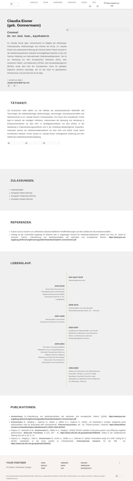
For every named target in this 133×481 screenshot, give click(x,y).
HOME (43, 463)
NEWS (63, 465)
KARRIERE (64, 463)
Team (45, 2)
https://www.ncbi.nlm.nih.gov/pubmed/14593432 (80, 433)
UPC (94, 2)
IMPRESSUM (85, 465)
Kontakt (72, 2)
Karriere (58, 2)
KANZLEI (44, 465)
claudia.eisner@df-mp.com (18, 83)
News (84, 2)
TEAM (43, 468)
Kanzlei (34, 2)
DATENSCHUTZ (86, 468)
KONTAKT (84, 463)
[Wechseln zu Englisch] (90, 6)
